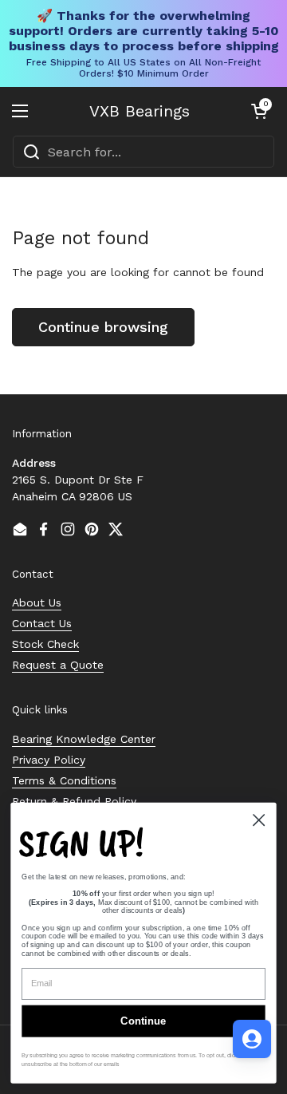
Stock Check (45, 644)
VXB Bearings (139, 111)
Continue (143, 1021)
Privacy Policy (48, 759)
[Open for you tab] (252, 1039)
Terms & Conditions (64, 780)
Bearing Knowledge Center (83, 739)
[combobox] (143, 152)
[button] (259, 111)
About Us (36, 602)
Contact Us (42, 623)
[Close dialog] (259, 820)
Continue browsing (103, 326)
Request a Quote (58, 664)
